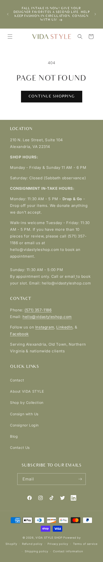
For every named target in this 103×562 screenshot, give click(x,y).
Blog (14, 436)
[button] (10, 36)
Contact (17, 380)
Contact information (68, 551)
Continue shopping (51, 96)
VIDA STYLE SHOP (49, 537)
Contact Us (20, 447)
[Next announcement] (95, 14)
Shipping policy (36, 551)
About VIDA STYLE (27, 391)
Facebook (19, 333)
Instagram (44, 327)
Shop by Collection (27, 402)
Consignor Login (24, 425)
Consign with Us (24, 414)
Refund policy (32, 544)
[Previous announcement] (7, 14)
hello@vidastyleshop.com (47, 316)
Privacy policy (58, 544)
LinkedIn (64, 327)
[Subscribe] (80, 479)
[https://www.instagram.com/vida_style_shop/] (75, 276)
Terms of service (85, 544)
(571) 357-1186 (38, 310)
